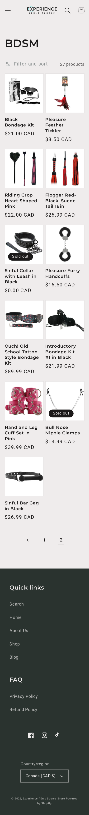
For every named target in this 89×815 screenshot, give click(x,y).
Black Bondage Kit (19, 122)
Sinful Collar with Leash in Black (21, 276)
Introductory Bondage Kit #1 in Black (60, 352)
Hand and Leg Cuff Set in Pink (21, 433)
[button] (7, 10)
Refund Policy (23, 709)
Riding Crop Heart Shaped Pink (21, 200)
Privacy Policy (23, 696)
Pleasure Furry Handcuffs (62, 273)
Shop (14, 643)
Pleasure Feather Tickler (55, 125)
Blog (14, 657)
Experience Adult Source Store (44, 798)
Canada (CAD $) (41, 775)
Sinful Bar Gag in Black (22, 505)
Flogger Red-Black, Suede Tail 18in (60, 200)
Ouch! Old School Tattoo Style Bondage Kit (22, 355)
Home (15, 617)
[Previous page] (28, 540)
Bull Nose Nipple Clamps (62, 430)
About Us (18, 630)
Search (16, 604)
